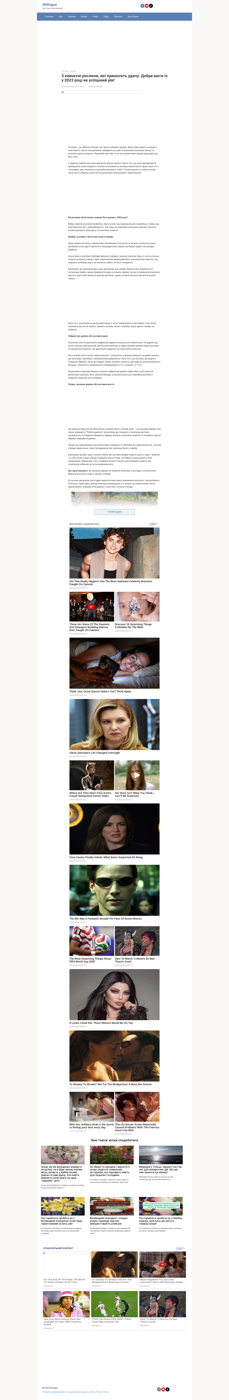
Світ (60, 16)
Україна (71, 16)
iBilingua (49, 4)
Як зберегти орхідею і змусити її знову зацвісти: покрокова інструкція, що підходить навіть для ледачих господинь (110, 1171)
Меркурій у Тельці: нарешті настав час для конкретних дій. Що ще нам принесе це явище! (160, 1169)
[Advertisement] (114, 43)
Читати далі (115, 512)
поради (99, 86)
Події (106, 16)
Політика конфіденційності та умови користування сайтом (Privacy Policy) (75, 1392)
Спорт (95, 16)
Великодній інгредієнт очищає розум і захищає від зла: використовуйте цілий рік (109, 1221)
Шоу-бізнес (133, 16)
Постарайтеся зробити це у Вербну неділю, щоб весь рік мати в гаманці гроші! (160, 1221)
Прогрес (118, 16)
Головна (49, 16)
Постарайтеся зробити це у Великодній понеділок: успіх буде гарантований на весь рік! (61, 1221)
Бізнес (84, 16)
